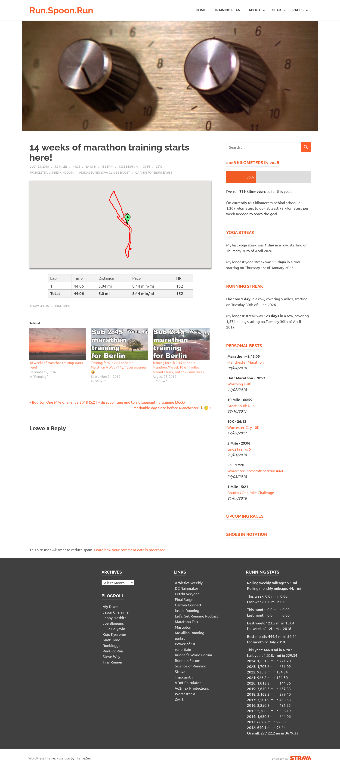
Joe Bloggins (113, 623)
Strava (180, 671)
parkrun (181, 638)
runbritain (183, 649)
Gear (276, 10)
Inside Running (187, 610)
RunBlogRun (113, 650)
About (254, 10)
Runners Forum (187, 660)
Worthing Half (238, 383)
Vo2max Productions (192, 688)
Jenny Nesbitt (114, 617)
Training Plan (227, 10)
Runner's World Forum (193, 654)
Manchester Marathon (245, 362)
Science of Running (190, 666)
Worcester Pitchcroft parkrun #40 (255, 470)
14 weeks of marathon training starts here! (109, 152)
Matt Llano (111, 639)
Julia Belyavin (114, 628)
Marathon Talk (186, 621)
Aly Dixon (110, 606)
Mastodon (183, 627)
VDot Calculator (188, 682)
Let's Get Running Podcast (196, 616)
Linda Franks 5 (239, 449)
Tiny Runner (113, 662)
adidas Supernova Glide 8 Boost (104, 172)
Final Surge (184, 599)
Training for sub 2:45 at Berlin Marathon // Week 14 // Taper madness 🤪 (119, 367)
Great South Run (241, 405)
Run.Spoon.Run (61, 10)
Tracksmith (184, 677)
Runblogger (112, 645)
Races (297, 10)
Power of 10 (185, 643)
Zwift (179, 699)
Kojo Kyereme (114, 634)
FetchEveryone (187, 593)
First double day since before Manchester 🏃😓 (169, 407)
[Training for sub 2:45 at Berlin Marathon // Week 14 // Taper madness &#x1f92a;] (119, 344)
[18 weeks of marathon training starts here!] (57, 344)
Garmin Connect (188, 604)
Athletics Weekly (189, 582)
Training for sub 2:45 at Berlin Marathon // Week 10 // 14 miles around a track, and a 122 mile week (178, 367)
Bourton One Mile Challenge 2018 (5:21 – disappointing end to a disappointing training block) (108, 402)
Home (201, 10)
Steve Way (111, 656)
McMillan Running (189, 632)
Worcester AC (186, 693)
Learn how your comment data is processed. (130, 549)
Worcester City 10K (243, 427)
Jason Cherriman (116, 612)
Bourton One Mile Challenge (250, 492)
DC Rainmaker (186, 588)
